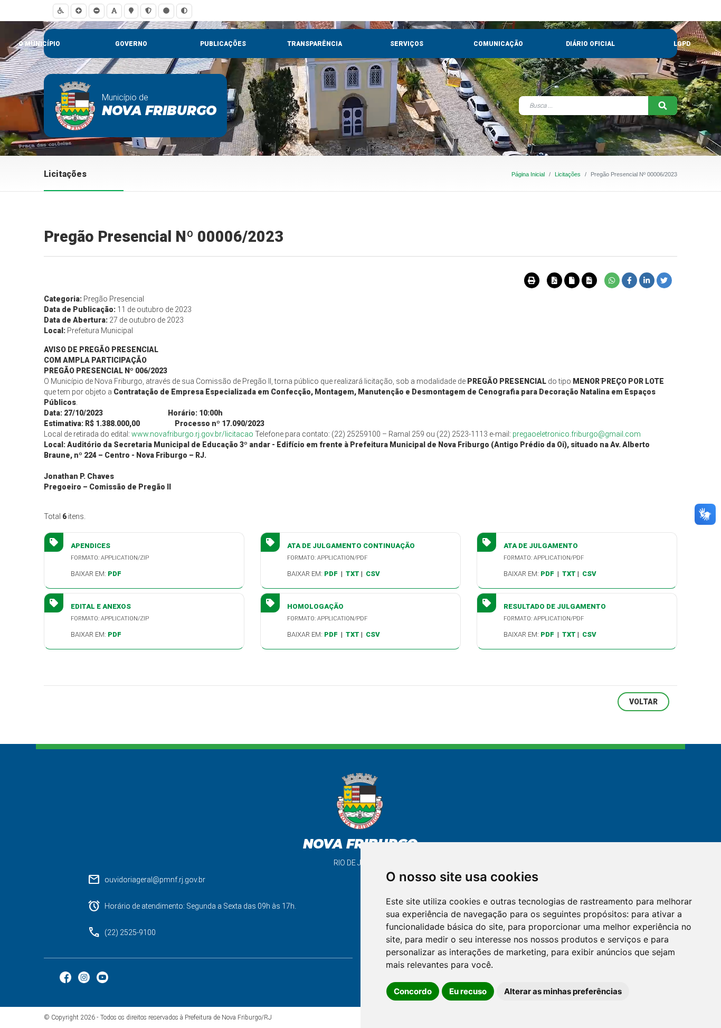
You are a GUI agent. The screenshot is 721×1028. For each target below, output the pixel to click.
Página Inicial (528, 174)
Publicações (223, 44)
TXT (352, 574)
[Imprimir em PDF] (554, 280)
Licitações (568, 174)
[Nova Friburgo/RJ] (75, 105)
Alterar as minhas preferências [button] (563, 991)
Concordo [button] (413, 991)
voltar (643, 701)
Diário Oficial (590, 44)
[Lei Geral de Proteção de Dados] (148, 10)
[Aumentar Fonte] (79, 10)
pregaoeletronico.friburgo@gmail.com (577, 434)
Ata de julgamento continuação (351, 546)
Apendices (90, 546)
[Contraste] (184, 10)
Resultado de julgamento (555, 606)
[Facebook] (66, 976)
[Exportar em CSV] (589, 280)
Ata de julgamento (541, 546)
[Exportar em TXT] (572, 280)
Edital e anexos (101, 606)
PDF (114, 574)
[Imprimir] (531, 280)
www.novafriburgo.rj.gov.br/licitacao (192, 434)
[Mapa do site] (131, 10)
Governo (131, 44)
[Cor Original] (166, 10)
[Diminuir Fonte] (97, 10)
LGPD (681, 44)
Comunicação (498, 44)
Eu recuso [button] (468, 991)
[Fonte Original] (114, 10)
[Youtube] (102, 976)
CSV (373, 574)
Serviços (406, 44)
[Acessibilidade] (61, 10)
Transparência (314, 44)
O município (39, 44)
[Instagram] (84, 976)
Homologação (315, 606)
